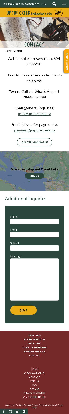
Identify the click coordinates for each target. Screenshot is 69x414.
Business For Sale (34, 351)
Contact (34, 355)
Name (13, 216)
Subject (14, 243)
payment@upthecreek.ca (34, 130)
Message (15, 256)
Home (37, 4)
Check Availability (34, 373)
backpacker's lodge (29, 13)
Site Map (34, 389)
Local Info (34, 343)
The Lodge (34, 335)
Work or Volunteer (34, 347)
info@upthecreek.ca (34, 113)
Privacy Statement (34, 393)
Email (13, 230)
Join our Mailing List (34, 142)
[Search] (54, 3)
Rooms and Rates (34, 339)
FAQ (44, 4)
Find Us (34, 176)
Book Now (67, 61)
